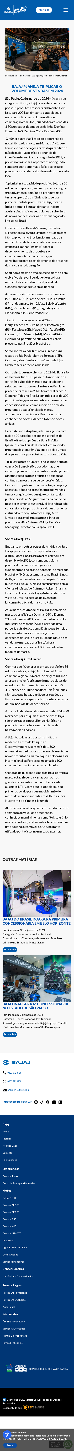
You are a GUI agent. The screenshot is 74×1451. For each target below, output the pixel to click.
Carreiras (7, 1152)
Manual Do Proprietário (15, 1335)
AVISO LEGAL (59, 1438)
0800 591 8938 (14, 1072)
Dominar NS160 (11, 1205)
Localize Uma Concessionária (18, 1276)
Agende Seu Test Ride (15, 1247)
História (7, 1138)
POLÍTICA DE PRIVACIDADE (32, 1438)
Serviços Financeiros (13, 1261)
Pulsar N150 (9, 1197)
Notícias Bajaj (10, 1145)
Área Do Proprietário (14, 1321)
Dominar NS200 (11, 1212)
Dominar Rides (10, 1176)
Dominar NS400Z (12, 1233)
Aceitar (10, 1445)
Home (6, 1131)
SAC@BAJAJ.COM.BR (18, 1090)
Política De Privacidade (15, 1292)
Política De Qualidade (14, 1299)
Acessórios (9, 1240)
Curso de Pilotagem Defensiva (19, 1183)
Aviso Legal (9, 1306)
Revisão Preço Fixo (13, 1342)
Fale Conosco (10, 1159)
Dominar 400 (9, 1226)
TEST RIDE (44, 10)
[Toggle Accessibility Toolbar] (7, 1434)
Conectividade (10, 1254)
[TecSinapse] (33, 1407)
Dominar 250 (9, 1219)
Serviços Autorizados (14, 1328)
